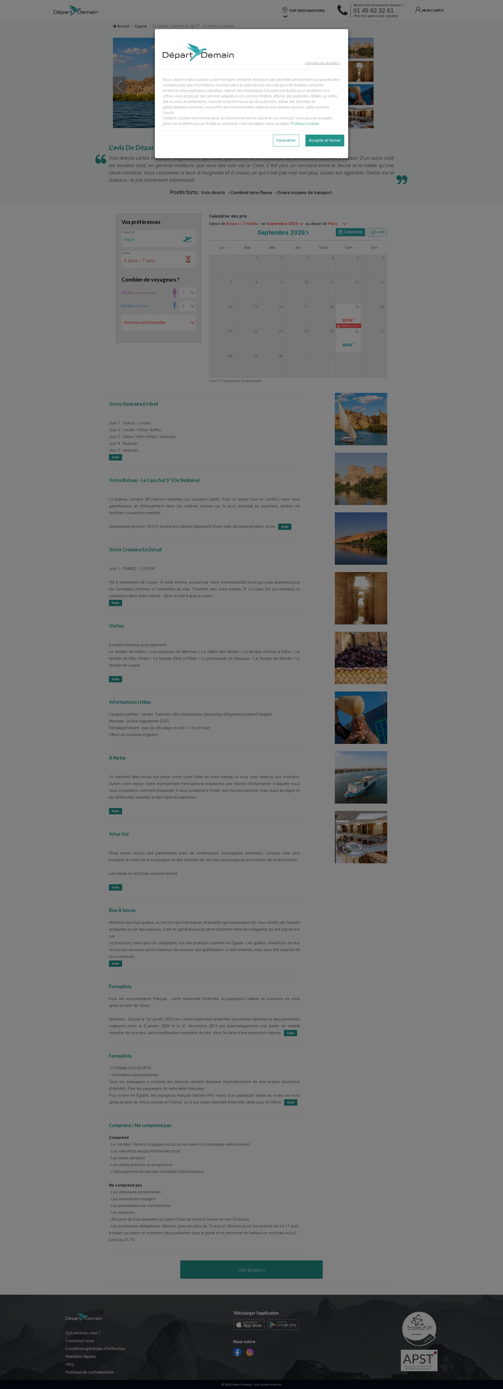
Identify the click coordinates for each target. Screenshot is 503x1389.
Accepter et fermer (325, 140)
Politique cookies (305, 124)
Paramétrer (286, 140)
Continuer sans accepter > (322, 63)
